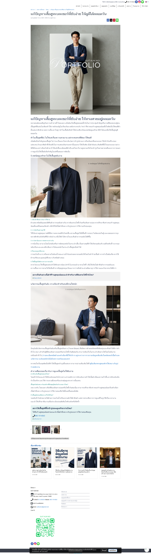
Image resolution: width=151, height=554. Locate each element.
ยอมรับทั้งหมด (112, 550)
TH (148, 1)
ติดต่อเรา (64, 506)
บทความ (129, 6)
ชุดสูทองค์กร (105, 6)
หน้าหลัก (78, 6)
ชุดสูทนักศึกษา (65, 497)
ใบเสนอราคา (136, 6)
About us (64, 492)
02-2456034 (41, 499)
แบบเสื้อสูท (112, 6)
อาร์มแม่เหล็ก (121, 6)
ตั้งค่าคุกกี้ (104, 550)
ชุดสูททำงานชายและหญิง (69, 500)
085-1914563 (40, 416)
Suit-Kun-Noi (85, 6)
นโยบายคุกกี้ (45, 551)
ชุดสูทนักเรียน (94, 6)
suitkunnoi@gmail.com (43, 507)
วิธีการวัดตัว (145, 6)
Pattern (63, 503)
